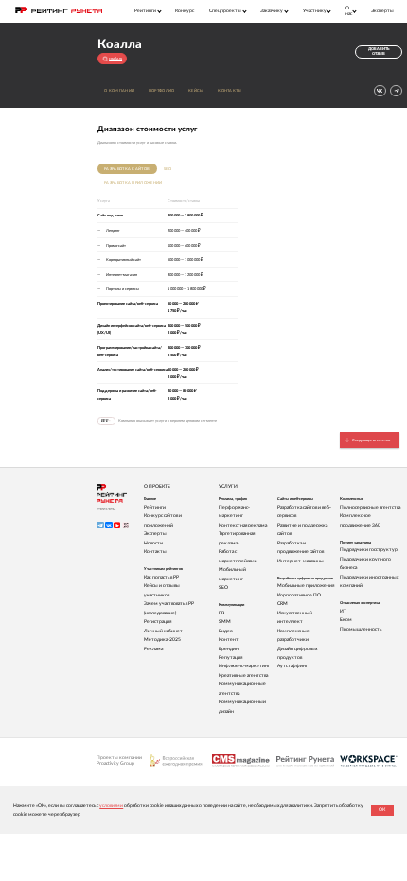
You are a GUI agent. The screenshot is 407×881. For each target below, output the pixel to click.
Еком (346, 619)
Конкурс (184, 11)
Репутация (230, 657)
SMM (225, 621)
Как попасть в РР (161, 577)
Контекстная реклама (243, 525)
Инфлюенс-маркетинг (244, 666)
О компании (119, 90)
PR (221, 613)
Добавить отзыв (378, 51)
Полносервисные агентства (370, 507)
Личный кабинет (163, 631)
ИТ (343, 611)
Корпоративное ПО (299, 595)
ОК (382, 809)
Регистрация (157, 621)
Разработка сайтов (127, 168)
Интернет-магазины (300, 561)
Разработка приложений (133, 183)
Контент (229, 639)
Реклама (153, 649)
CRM (282, 603)
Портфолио (162, 90)
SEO (167, 168)
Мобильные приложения (305, 585)
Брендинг (229, 649)
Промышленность (360, 629)
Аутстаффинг (292, 666)
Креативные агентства (243, 675)
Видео (226, 631)
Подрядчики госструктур (369, 549)
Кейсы (196, 90)
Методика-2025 (162, 639)
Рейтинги (155, 507)
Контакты (230, 90)
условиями (111, 805)
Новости (153, 543)
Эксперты (382, 11)
